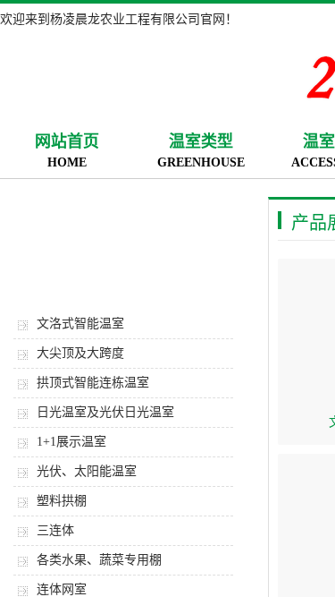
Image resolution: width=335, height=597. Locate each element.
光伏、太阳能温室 (87, 471)
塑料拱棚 (62, 500)
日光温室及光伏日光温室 (105, 412)
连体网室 (62, 589)
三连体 (55, 530)
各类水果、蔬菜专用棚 (99, 560)
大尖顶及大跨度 (80, 353)
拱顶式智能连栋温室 (93, 382)
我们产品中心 (125, 241)
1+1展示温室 (71, 441)
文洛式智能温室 (80, 323)
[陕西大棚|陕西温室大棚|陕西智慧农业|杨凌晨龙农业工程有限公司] (134, 74)
